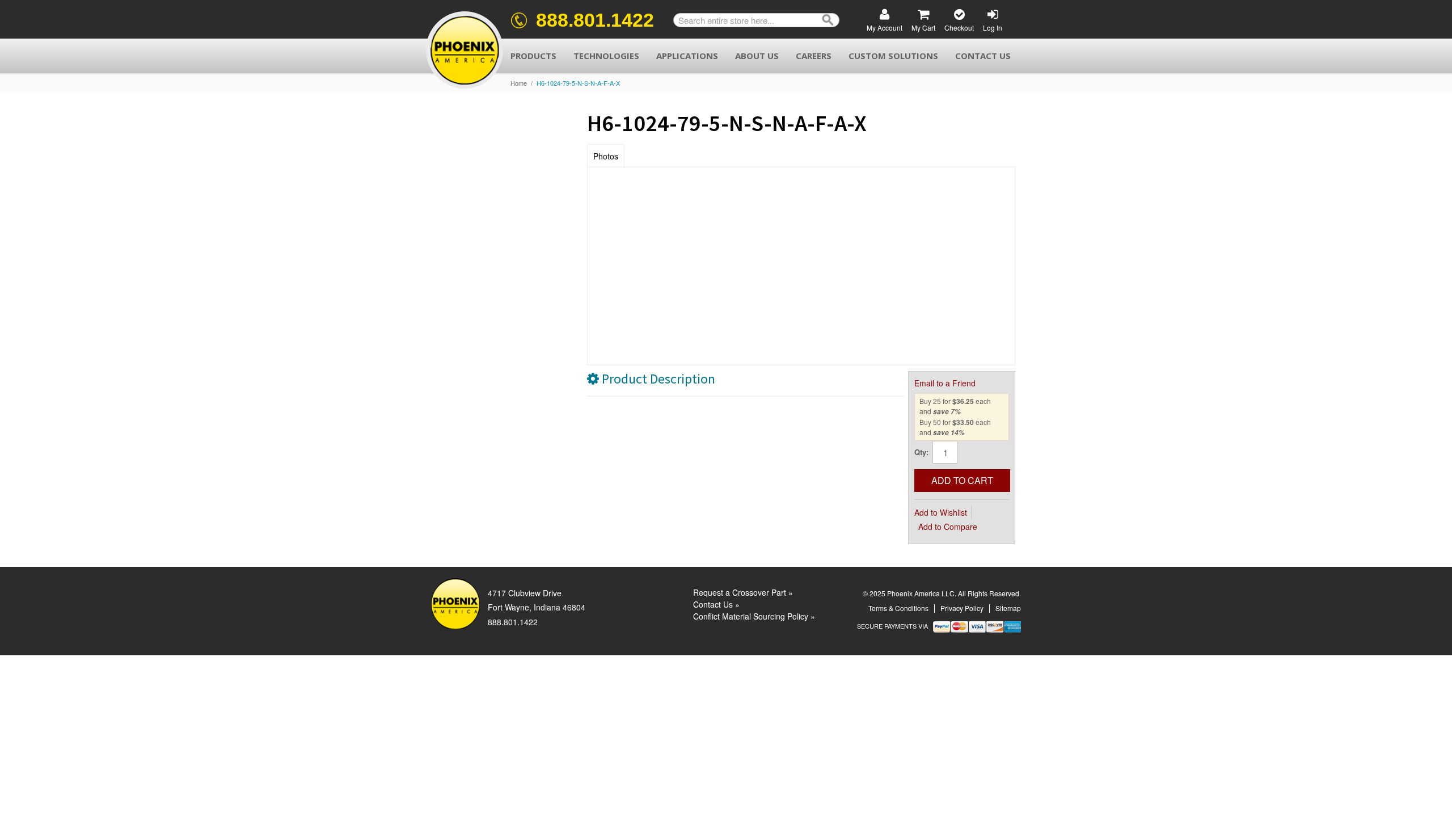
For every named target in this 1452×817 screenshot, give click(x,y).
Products (533, 55)
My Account (884, 27)
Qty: (921, 452)
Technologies (606, 55)
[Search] (828, 20)
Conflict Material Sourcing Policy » (754, 616)
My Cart (923, 27)
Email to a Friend (945, 383)
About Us (757, 55)
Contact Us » (716, 604)
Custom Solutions (893, 55)
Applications (687, 55)
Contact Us (983, 55)
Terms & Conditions (898, 608)
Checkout (959, 27)
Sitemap (1008, 608)
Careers (813, 55)
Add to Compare (947, 526)
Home (518, 83)
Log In (992, 27)
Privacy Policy (962, 608)
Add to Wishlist (940, 512)
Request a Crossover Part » (743, 592)
